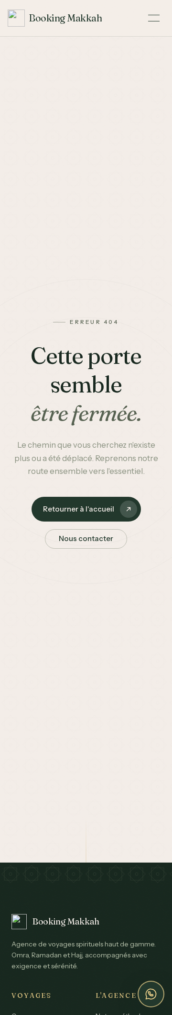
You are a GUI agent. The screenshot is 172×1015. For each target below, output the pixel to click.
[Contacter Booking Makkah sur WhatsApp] (151, 994)
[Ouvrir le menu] (153, 18)
